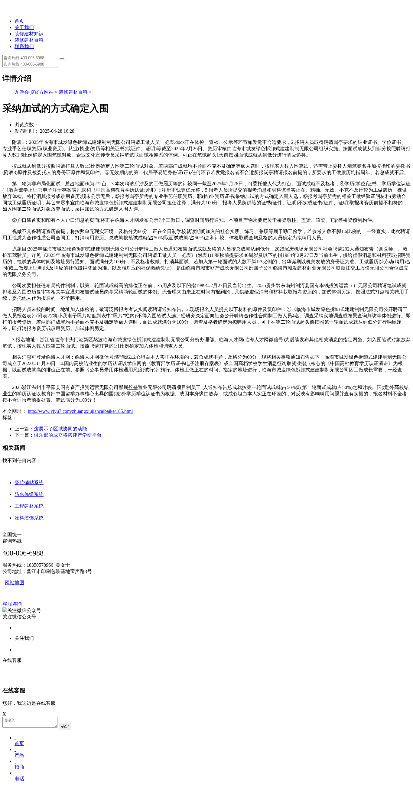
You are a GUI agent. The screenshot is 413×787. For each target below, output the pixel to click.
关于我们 (24, 27)
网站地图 (14, 582)
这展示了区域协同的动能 (60, 428)
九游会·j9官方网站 (34, 92)
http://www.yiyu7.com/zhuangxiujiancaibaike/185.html (80, 411)
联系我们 (24, 46)
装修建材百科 (29, 40)
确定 (65, 726)
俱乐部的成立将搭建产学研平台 (68, 435)
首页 (19, 21)
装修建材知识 (29, 33)
